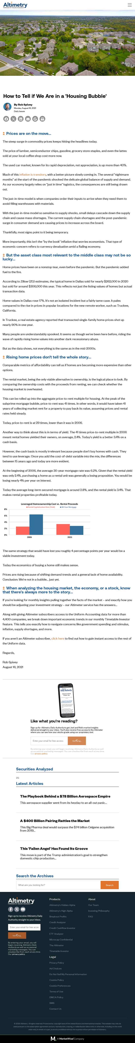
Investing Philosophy (98, 910)
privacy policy (41, 753)
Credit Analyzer (57, 922)
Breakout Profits (58, 916)
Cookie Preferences (59, 985)
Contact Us (55, 1008)
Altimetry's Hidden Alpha (62, 905)
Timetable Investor (59, 951)
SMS (51, 1003)
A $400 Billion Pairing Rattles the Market (55, 821)
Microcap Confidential (61, 939)
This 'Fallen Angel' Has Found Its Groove (54, 848)
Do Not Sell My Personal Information (68, 974)
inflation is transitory (32, 174)
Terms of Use (56, 991)
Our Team (93, 905)
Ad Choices (55, 968)
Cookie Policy (56, 980)
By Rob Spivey (23, 104)
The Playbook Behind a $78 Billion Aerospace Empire (65, 796)
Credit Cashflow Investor (62, 928)
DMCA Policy (56, 997)
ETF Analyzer (56, 933)
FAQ (90, 916)
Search (109, 885)
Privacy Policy (56, 962)
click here (57, 638)
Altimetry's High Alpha (61, 910)
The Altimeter (56, 945)
